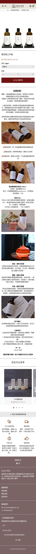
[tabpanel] (18, 387)
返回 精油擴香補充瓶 (18, 414)
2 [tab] (16, 407)
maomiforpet (22, 549)
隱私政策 (4, 494)
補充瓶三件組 (25, 10)
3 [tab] (19, 407)
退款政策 (4, 497)
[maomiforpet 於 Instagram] (19, 463)
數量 (2, 71)
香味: (5, 63)
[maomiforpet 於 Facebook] (17, 463)
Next (33, 386)
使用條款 (4, 491)
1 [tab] (13, 407)
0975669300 (7, 510)
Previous (3, 386)
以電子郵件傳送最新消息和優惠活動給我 (14, 535)
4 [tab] (22, 407)
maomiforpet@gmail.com (10, 507)
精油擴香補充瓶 (15, 10)
